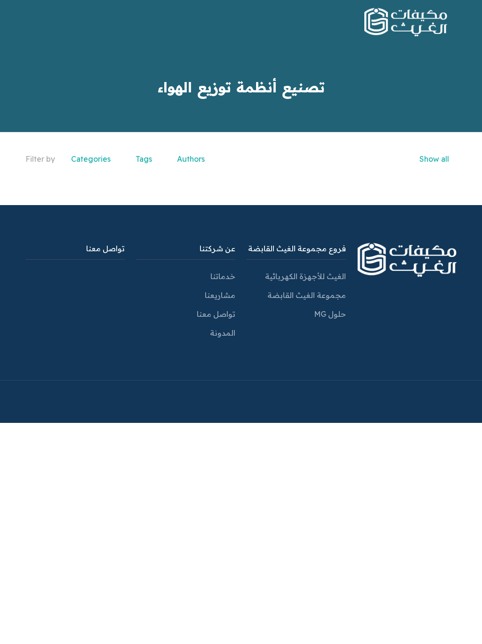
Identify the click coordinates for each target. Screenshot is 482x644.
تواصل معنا (216, 314)
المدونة (222, 333)
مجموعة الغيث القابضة (306, 295)
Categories (91, 159)
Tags (144, 159)
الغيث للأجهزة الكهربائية (305, 276)
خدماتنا (222, 276)
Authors (191, 159)
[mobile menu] (43, 21)
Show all (434, 159)
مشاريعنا (220, 295)
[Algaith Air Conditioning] (405, 21)
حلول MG (330, 314)
